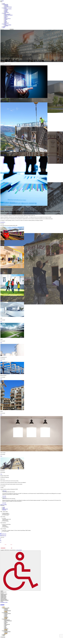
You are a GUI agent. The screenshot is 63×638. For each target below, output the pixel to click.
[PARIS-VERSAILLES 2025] (4, 497)
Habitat (5, 623)
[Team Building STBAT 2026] (4, 490)
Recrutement (4, 630)
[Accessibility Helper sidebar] (20, 571)
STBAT (2, 604)
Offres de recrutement (7, 631)
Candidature (6, 632)
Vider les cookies (3, 598)
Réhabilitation (6, 628)
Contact (3, 635)
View (1, 244)
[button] (6, 612)
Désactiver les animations (4, 600)
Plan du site (4, 509)
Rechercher (11, 29)
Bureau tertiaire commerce (8, 620)
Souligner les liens (3, 596)
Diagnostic (2, 208)
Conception (5, 614)
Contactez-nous (3, 533)
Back (6, 611)
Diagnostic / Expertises (7, 613)
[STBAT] (2, 0)
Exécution (5, 615)
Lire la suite (4, 502)
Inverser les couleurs (4, 599)
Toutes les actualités (3, 504)
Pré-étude (5, 616)
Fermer (2, 601)
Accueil (3, 507)
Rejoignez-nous (3, 535)
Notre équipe (6, 609)
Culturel (5, 621)
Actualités (3, 634)
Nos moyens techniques (7, 610)
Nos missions (4, 612)
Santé (5, 626)
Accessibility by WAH (3, 602)
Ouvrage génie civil (7, 624)
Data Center (6, 622)
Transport (5, 625)
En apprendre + (2, 222)
